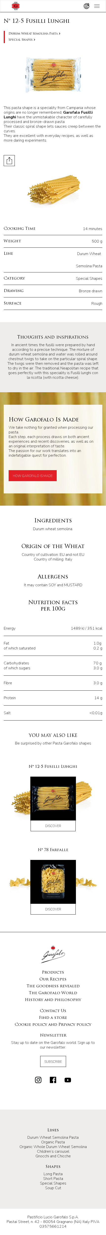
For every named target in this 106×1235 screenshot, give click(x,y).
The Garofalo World (53, 993)
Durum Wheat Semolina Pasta (33, 33)
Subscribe (53, 1062)
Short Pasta (53, 1178)
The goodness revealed (53, 986)
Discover (53, 826)
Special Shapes (21, 39)
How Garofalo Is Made (33, 476)
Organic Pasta (53, 1142)
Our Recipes (53, 979)
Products (53, 973)
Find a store (53, 1018)
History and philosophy (53, 1000)
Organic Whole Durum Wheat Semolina (53, 1146)
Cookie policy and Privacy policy (53, 1025)
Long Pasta (53, 1174)
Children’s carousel (53, 1151)
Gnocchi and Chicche (53, 1156)
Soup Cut (53, 1188)
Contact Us (53, 1011)
